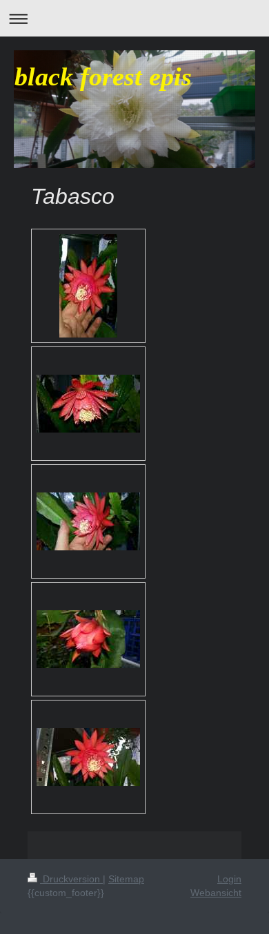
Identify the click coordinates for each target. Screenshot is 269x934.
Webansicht (215, 892)
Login (229, 878)
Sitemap (126, 878)
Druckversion (71, 878)
